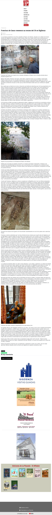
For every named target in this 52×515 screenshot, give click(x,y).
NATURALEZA (26, 15)
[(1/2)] (26, 373)
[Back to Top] (50, 512)
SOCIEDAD (26, 12)
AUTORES (26, 23)
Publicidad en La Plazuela (27, 510)
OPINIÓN (25, 10)
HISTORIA (26, 17)
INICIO (25, 8)
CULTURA (26, 19)
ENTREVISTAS (27, 21)
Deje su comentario (6, 358)
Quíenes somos (24, 507)
